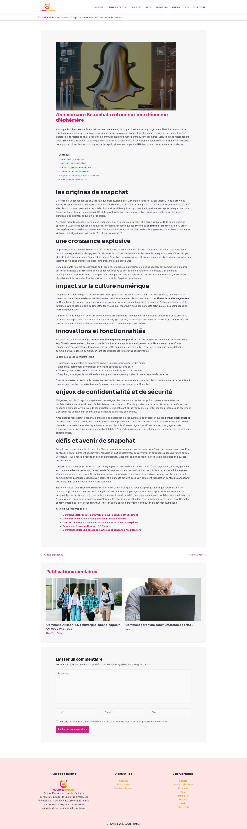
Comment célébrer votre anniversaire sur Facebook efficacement (100, 514)
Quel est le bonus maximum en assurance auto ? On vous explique (100, 522)
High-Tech (199, 7)
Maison (176, 7)
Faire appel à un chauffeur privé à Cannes (86, 526)
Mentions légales (123, 788)
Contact (123, 780)
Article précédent (52, 554)
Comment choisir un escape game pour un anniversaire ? (95, 518)
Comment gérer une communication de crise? (159, 625)
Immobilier (162, 7)
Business (136, 7)
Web (187, 7)
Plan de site (123, 784)
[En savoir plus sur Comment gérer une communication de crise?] (163, 599)
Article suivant (197, 554)
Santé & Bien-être (117, 7)
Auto (149, 7)
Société (99, 7)
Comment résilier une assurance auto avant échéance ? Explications (102, 529)
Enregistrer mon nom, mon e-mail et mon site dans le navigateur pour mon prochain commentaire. (113, 721)
